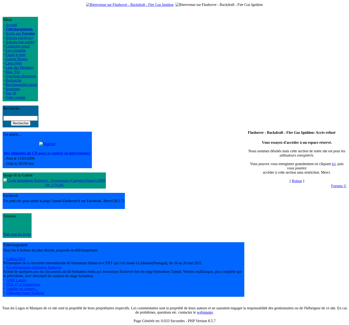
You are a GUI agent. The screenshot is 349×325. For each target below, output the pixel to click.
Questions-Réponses (20, 76)
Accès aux (20, 33)
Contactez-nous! (17, 46)
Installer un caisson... (22, 289)
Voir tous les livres (17, 234)
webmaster (205, 312)
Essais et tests (15, 55)
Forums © (338, 186)
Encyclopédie (15, 50)
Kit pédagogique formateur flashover (33, 267)
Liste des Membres (19, 67)
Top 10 (10, 93)
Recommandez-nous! (21, 85)
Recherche (13, 80)
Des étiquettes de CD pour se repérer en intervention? (47, 153)
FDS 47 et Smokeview (23, 284)
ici (333, 164)
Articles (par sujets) (19, 42)
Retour (297, 181)
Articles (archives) (19, 38)
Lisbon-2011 (15, 259)
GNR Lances (16, 280)
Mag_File (12, 72)
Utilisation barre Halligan (25, 293)
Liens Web (13, 63)
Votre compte (15, 97)
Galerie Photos (16, 59)
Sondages (12, 89)
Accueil (11, 25)
